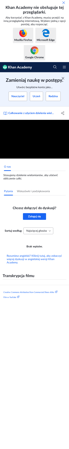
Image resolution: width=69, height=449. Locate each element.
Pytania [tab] (8, 191)
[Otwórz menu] (64, 67)
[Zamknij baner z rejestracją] (63, 78)
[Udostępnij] (63, 113)
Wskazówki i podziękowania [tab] (33, 191)
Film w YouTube (9, 297)
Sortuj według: (13, 231)
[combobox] (38, 231)
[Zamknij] (63, 2)
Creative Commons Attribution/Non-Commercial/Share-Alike (28, 292)
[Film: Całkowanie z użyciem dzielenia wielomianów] (34, 139)
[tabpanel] (34, 175)
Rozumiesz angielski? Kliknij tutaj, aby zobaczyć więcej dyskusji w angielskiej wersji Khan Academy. (34, 259)
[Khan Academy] (16, 67)
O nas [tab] (7, 166)
